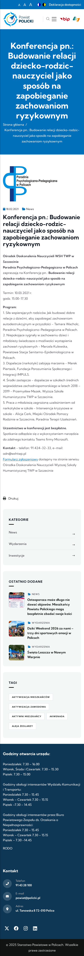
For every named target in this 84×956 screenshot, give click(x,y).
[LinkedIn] (35, 928)
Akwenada (57, 716)
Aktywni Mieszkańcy (26, 716)
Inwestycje (16, 555)
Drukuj (13, 498)
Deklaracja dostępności (65, 4)
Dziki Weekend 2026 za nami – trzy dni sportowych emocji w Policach (50, 633)
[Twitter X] (7, 928)
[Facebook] (16, 928)
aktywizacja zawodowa (29, 706)
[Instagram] (25, 928)
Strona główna (13, 124)
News (30, 209)
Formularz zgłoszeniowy (20, 459)
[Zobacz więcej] (16, 600)
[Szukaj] (47, 19)
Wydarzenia (18, 544)
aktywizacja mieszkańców (31, 697)
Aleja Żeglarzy (22, 726)
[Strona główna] (18, 19)
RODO (7, 848)
